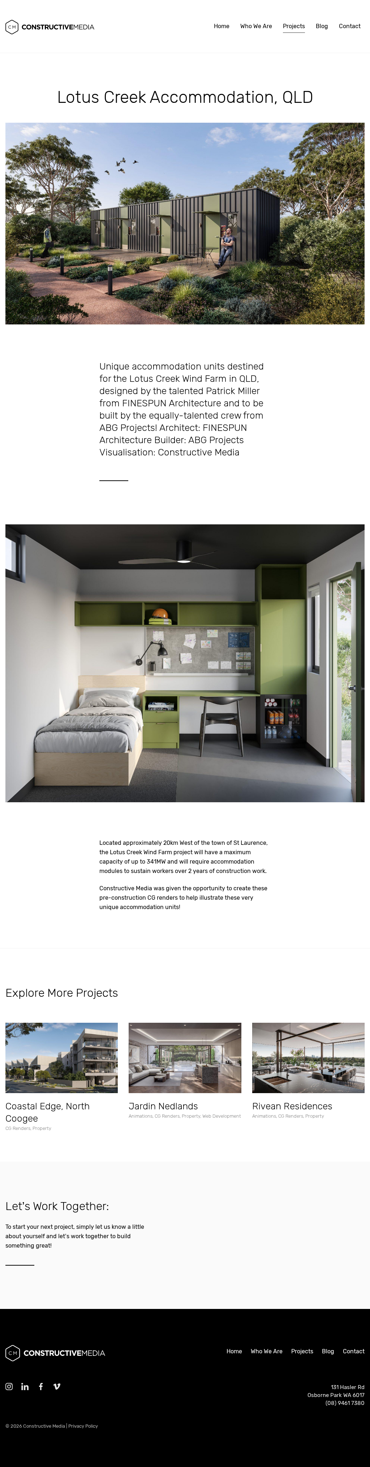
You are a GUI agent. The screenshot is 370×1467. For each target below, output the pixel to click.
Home (221, 26)
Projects (294, 26)
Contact (350, 26)
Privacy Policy (83, 1426)
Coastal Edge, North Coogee (47, 1112)
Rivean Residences (292, 1106)
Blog (322, 26)
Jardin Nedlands (163, 1106)
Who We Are (256, 26)
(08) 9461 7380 (345, 1403)
